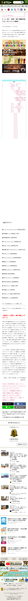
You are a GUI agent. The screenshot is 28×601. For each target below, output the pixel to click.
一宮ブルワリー (6, 390)
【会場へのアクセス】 (20, 90)
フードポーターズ (21, 386)
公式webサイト (19, 106)
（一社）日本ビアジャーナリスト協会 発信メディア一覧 (13, 417)
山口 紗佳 (14, 459)
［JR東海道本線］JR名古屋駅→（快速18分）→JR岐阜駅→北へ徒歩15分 (20, 94)
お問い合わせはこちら (15, 422)
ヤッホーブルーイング (7, 388)
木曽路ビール (5, 395)
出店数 (19, 103)
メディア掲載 (26, 6)
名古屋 (4, 393)
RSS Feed (19, 585)
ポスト (9, 403)
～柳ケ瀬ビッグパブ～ (15, 86)
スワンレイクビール (13, 386)
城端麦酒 (8, 393)
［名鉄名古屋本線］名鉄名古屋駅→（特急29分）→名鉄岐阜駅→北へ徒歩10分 (20, 99)
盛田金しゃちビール (14, 397)
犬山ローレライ (6, 397)
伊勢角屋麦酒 (12, 390)
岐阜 (12, 393)
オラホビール (5, 386)
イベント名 (18, 83)
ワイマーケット (16, 388)
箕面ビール (21, 397)
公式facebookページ (19, 107)
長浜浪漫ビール (6, 399)
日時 (19, 87)
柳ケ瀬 (18, 395)
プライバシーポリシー (20, 583)
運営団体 (5, 583)
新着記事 (1, 6)
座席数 (19, 104)
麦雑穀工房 (12, 399)
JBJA (17, 383)
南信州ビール (19, 390)
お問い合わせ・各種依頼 (11, 585)
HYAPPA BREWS (11, 383)
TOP (14, 558)
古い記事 (5, 558)
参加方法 (19, 109)
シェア (21, 403)
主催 (19, 110)
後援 (19, 111)
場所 (19, 89)
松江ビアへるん (12, 395)
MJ (12, 491)
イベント (4, 15)
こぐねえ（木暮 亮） (17, 481)
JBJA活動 (23, 6)
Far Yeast (5, 383)
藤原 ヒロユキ (15, 510)
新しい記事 (22, 559)
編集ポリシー (11, 583)
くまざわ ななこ (14, 439)
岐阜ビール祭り (14, 84)
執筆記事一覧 (21, 444)
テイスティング (8, 6)
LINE (9, 407)
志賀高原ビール (18, 393)
